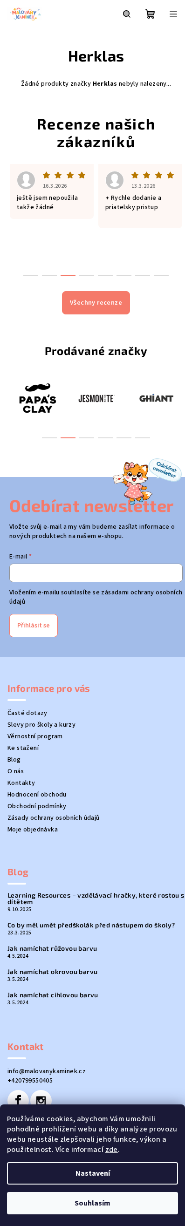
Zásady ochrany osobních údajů (53, 818)
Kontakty (21, 783)
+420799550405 (30, 1080)
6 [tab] (142, 437)
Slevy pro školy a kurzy (41, 724)
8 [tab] (161, 275)
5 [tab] (124, 437)
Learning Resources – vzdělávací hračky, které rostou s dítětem (96, 898)
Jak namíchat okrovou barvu (52, 971)
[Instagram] (41, 1100)
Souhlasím (92, 1203)
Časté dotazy (27, 713)
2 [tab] (68, 437)
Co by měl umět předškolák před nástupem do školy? (91, 925)
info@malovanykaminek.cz (46, 1071)
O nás (15, 771)
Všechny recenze (96, 302)
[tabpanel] (37, 398)
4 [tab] (105, 437)
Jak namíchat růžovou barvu (52, 948)
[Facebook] (18, 1100)
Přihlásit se (33, 625)
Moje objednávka (32, 829)
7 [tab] (142, 275)
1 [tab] (49, 437)
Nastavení (92, 1173)
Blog (14, 759)
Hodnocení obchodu (37, 794)
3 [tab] (86, 437)
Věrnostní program (35, 736)
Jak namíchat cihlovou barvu (52, 995)
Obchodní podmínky (37, 806)
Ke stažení (23, 748)
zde (111, 1149)
